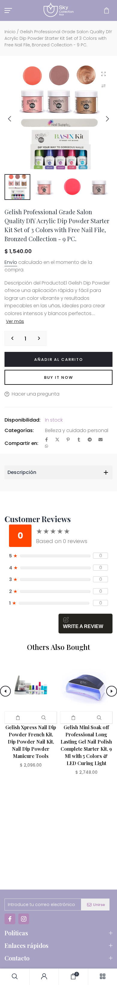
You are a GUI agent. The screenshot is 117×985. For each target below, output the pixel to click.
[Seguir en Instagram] (23, 918)
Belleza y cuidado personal (76, 430)
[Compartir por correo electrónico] (100, 440)
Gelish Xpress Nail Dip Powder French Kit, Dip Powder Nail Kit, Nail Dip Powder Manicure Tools (30, 741)
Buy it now (58, 377)
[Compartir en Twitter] (57, 440)
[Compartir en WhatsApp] (46, 446)
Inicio (10, 32)
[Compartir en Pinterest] (68, 440)
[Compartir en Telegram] (89, 440)
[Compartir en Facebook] (46, 440)
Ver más (15, 321)
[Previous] (14, 118)
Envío (10, 262)
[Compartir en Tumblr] (78, 440)
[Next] (103, 118)
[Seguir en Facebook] (9, 918)
